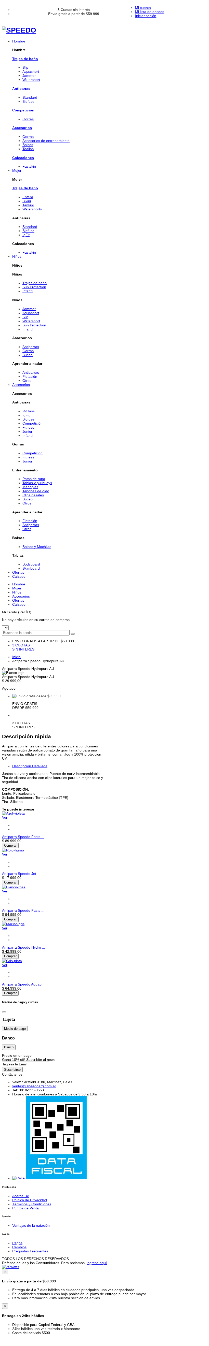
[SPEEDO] (19, 30)
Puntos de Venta (25, 1208)
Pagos (17, 1243)
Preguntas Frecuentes (30, 1251)
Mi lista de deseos (149, 12)
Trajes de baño (25, 59)
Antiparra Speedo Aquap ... (24, 984)
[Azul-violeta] (13, 813)
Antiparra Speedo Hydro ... (23, 947)
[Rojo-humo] (13, 850)
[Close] (4, 1012)
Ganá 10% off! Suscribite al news (28, 1060)
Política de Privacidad (29, 1200)
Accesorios (22, 128)
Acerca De (20, 1196)
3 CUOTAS (23, 647)
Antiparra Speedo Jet (19, 874)
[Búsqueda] (73, 634)
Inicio (16, 657)
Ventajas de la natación (31, 1225)
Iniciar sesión (145, 16)
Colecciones (23, 158)
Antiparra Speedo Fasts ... (23, 837)
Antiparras (21, 88)
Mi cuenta (143, 8)
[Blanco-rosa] (13, 887)
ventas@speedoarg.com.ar (34, 1086)
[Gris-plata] (12, 961)
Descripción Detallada (29, 766)
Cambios (19, 1247)
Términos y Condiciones (31, 1204)
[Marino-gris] (13, 924)
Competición (23, 110)
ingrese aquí (97, 1263)
